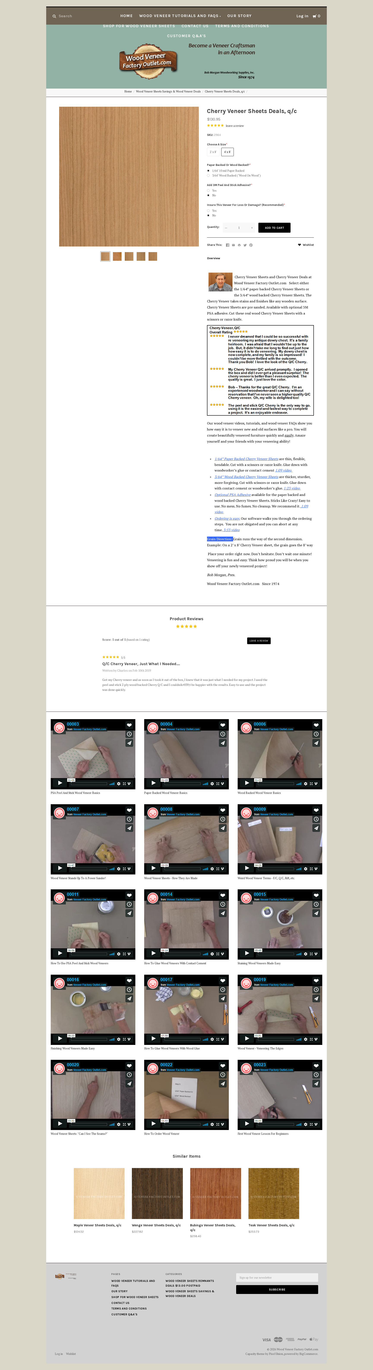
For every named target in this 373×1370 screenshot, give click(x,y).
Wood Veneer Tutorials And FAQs (178, 16)
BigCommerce (308, 1354)
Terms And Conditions (242, 26)
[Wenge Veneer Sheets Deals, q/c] (157, 1194)
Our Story (239, 16)
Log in (302, 16)
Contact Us (195, 26)
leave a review (235, 126)
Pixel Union (276, 1354)
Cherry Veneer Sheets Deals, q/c (225, 91)
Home (126, 16)
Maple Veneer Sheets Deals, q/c (97, 1225)
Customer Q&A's (186, 36)
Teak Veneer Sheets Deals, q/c (271, 1225)
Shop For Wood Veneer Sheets (139, 26)
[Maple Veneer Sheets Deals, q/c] (99, 1194)
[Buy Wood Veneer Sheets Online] (240, 530)
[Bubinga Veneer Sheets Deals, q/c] (215, 1194)
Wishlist (308, 244)
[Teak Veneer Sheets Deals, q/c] (273, 1194)
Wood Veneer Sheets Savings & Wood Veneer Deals (168, 91)
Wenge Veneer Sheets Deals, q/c (156, 1225)
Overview (213, 258)
